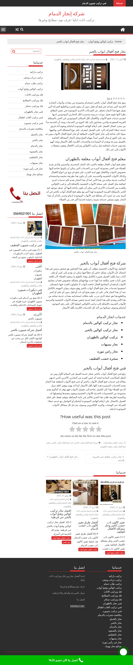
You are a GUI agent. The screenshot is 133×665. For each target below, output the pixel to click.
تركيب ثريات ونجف (33, 77)
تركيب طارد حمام (34, 83)
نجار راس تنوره (107, 351)
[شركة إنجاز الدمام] (122, 29)
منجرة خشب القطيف (103, 358)
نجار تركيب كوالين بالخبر (101, 330)
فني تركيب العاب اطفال (30, 117)
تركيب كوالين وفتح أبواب (113, 442)
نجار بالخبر (66, 542)
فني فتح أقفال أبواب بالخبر (62, 442)
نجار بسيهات (109, 344)
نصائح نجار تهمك (34, 174)
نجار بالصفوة (36, 151)
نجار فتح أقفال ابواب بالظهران (63, 456)
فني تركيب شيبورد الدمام (77, 3)
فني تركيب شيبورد (33, 123)
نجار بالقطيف (36, 157)
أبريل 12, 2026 (116, 507)
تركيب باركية (36, 71)
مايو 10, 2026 (17, 222)
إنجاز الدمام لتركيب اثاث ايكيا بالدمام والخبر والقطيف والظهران (79, 59)
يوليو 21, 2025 (63, 495)
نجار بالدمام (37, 145)
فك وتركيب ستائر (34, 106)
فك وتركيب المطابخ (33, 100)
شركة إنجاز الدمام (67, 13)
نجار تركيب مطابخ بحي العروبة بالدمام (108, 458)
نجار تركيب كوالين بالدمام (100, 323)
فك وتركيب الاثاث (34, 94)
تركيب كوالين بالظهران (102, 337)
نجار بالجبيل (37, 134)
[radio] (99, 429)
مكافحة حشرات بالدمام (31, 128)
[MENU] (3, 29)
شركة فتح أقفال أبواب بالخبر (86, 442)
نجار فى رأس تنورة (33, 168)
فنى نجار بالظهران (33, 111)
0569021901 (77, 605)
